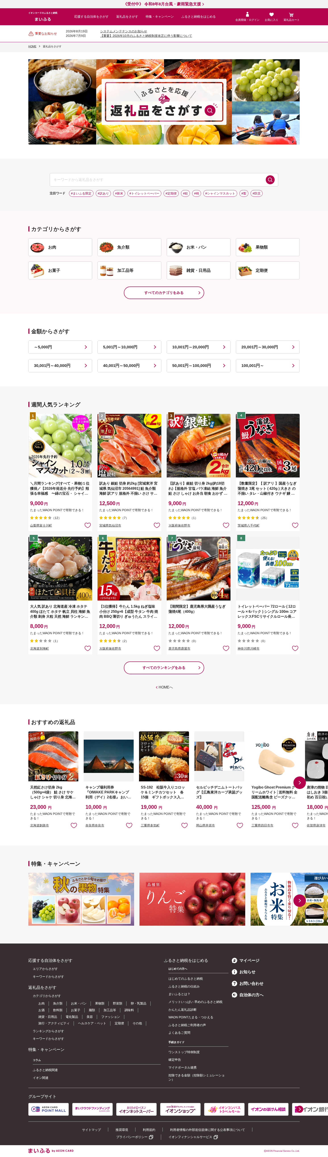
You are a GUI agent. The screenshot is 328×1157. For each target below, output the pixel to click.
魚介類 (57, 1003)
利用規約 (149, 1130)
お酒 (41, 1010)
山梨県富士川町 (41, 525)
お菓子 (75, 1010)
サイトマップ (91, 1130)
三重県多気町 (150, 825)
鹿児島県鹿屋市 (179, 648)
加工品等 (110, 1010)
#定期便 (171, 193)
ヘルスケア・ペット (92, 1023)
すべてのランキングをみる (164, 668)
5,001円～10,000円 (120, 347)
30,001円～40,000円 (52, 365)
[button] (299, 782)
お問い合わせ (251, 983)
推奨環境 (122, 1130)
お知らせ (247, 972)
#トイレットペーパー (144, 193)
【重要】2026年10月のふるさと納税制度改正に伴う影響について (146, 36)
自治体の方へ (251, 995)
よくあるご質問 (179, 1032)
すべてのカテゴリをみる (164, 293)
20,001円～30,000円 (259, 347)
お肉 (41, 1003)
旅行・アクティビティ (54, 1023)
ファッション (110, 1017)
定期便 (119, 1023)
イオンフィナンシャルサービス (190, 1137)
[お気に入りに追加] (87, 525)
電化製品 (72, 1017)
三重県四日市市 (262, 825)
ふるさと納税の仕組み (184, 986)
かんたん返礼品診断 (182, 1009)
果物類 (99, 1003)
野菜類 (117, 1003)
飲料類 (57, 1010)
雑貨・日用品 (47, 1017)
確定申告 (174, 1059)
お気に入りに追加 (74, 825)
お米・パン (79, 1003)
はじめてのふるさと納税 (185, 978)
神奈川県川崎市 (248, 648)
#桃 (196, 193)
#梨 (243, 193)
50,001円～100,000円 (191, 365)
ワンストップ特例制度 (184, 1052)
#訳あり (103, 193)
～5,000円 (43, 347)
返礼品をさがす (127, 16)
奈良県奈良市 (94, 825)
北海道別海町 (39, 648)
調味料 (129, 1010)
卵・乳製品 (138, 1003)
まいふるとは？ (179, 994)
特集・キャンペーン (160, 16)
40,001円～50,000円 (121, 365)
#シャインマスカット (220, 193)
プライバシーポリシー (131, 1137)
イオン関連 (40, 1078)
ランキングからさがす (48, 1031)
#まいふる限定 (81, 193)
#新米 (119, 193)
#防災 (257, 193)
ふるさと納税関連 (45, 1070)
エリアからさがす (45, 969)
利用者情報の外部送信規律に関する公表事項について (207, 1130)
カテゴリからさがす (47, 996)
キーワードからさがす (48, 976)
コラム (37, 1060)
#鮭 (185, 193)
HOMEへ (166, 687)
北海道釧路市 (39, 825)
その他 (137, 1023)
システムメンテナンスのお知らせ (123, 31)
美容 (90, 1017)
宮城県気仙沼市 (110, 525)
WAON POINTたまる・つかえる (190, 1017)
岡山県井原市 (205, 825)
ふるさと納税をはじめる (198, 16)
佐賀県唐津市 (316, 825)
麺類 (92, 1010)
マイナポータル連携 (182, 1067)
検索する (270, 179)
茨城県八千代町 (248, 525)
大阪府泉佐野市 (179, 525)
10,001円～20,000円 (190, 347)
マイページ (249, 960)
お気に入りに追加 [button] (87, 525)
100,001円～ (252, 365)
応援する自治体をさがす (91, 16)
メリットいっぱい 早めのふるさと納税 (195, 1002)
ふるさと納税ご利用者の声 (187, 1025)
